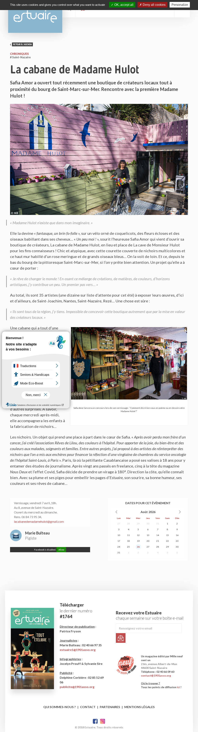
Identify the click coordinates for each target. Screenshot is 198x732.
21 (157, 540)
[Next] (179, 512)
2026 (151, 512)
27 (118, 523)
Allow (61, 549)
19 (138, 540)
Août (144, 512)
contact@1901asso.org (156, 675)
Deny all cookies (154, 4)
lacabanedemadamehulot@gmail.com (39, 521)
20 (148, 540)
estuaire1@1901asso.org (78, 649)
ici (178, 687)
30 (148, 523)
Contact (88, 707)
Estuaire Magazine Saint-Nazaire (35, 16)
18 (128, 540)
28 (128, 523)
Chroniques (19, 53)
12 (138, 535)
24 (118, 546)
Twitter (102, 721)
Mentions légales (139, 707)
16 (177, 535)
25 (128, 546)
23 (177, 540)
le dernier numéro (76, 610)
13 (148, 535)
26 (138, 546)
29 (138, 523)
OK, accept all (123, 4)
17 (118, 540)
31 (157, 523)
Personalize (180, 4)
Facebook (95, 721)
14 (157, 535)
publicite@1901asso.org (77, 687)
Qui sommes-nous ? (59, 707)
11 (128, 535)
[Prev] (116, 512)
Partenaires (110, 707)
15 (167, 535)
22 (167, 540)
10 (118, 535)
